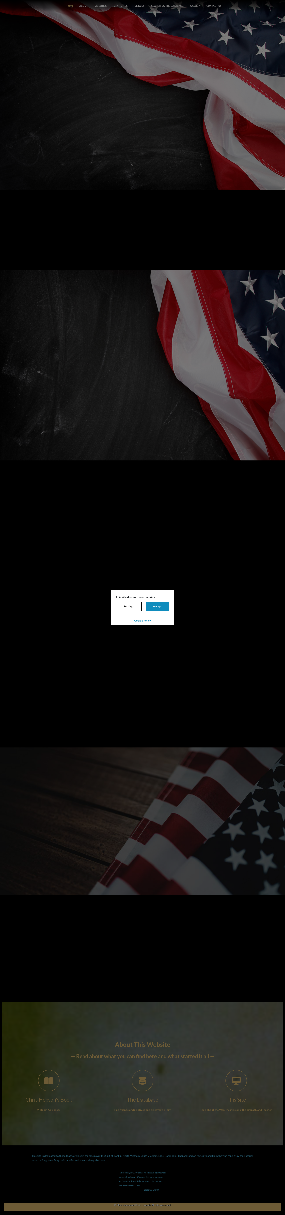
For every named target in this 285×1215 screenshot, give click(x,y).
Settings (129, 606)
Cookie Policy (142, 620)
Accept (157, 606)
